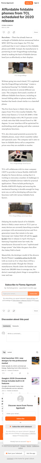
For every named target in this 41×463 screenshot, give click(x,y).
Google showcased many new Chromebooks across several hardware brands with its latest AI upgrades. (14, 387)
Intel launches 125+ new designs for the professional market (14, 360)
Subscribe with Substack (22, 426)
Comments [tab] (6, 326)
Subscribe (29, 3)
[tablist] (11, 326)
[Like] (4, 32)
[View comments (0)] (9, 32)
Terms (29, 446)
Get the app (31, 453)
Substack (10, 459)
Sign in (36, 3)
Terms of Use (31, 298)
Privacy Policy (24, 435)
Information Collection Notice (22, 300)
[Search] (37, 352)
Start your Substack (15, 453)
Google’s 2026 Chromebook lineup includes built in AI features (14, 380)
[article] (20, 365)
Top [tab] (4, 352)
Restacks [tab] (16, 326)
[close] (35, 396)
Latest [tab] (9, 352)
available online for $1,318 (25, 258)
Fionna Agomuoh (7, 25)
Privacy (22, 446)
